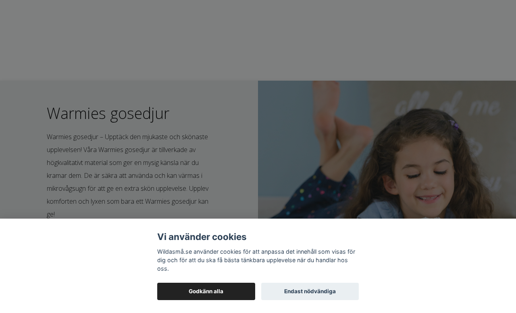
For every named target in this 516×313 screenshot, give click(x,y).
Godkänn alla (206, 291)
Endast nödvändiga (310, 291)
